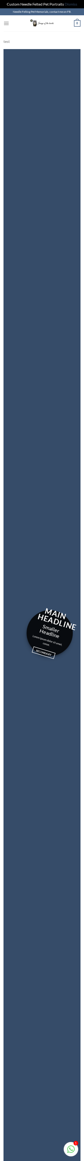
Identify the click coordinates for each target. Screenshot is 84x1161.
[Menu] (6, 23)
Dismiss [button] (71, 4)
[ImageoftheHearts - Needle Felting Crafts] (42, 23)
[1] (71, 1151)
